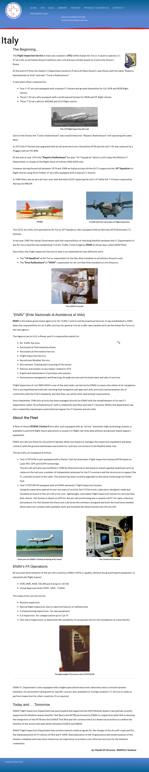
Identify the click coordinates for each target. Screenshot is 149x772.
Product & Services (96, 7)
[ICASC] (13, 10)
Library (62, 7)
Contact (118, 7)
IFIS (43, 7)
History (76, 7)
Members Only (39, 13)
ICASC (33, 7)
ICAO (51, 7)
